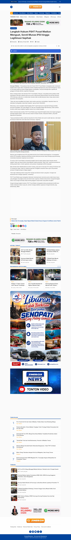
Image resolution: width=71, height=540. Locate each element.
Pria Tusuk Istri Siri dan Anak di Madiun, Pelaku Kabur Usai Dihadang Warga (36, 421)
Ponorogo (41, 13)
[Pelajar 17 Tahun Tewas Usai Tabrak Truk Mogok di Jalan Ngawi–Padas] (18, 274)
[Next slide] (60, 266)
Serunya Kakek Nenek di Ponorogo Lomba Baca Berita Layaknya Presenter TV (38, 482)
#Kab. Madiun (39, 16)
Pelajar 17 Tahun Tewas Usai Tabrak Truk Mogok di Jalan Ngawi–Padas (18, 285)
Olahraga (60, 13)
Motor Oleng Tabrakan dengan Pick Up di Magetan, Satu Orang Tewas (35, 452)
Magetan (48, 13)
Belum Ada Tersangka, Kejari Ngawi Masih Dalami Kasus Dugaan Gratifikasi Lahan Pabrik (36, 221)
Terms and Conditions (46, 526)
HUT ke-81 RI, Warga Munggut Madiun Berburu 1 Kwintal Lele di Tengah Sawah (38, 469)
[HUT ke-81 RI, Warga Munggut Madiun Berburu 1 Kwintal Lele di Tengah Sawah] (15, 252)
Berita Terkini (16, 229)
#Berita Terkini (23, 16)
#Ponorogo (53, 16)
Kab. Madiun (30, 13)
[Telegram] (25, 226)
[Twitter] (38, 532)
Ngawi (36, 13)
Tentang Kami (13, 526)
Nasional (16, 13)
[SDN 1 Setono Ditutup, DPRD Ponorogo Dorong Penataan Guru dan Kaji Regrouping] (14, 498)
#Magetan (46, 16)
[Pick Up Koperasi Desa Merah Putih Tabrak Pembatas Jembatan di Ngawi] (52, 274)
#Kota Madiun (32, 16)
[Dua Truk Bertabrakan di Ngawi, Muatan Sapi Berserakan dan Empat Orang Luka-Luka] (35, 274)
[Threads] (21, 226)
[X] (14, 226)
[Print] (18, 226)
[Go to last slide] (58, 266)
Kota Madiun (22, 13)
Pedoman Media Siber (28, 526)
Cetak (38, 41)
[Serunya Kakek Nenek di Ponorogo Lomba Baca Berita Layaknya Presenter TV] (15, 260)
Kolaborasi (19, 526)
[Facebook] (11, 226)
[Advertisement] (35, 405)
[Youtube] (35, 532)
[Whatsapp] (16, 226)
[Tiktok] (41, 532)
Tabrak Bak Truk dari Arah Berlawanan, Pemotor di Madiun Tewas (34, 440)
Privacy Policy (37, 526)
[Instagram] (23, 226)
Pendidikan (54, 13)
